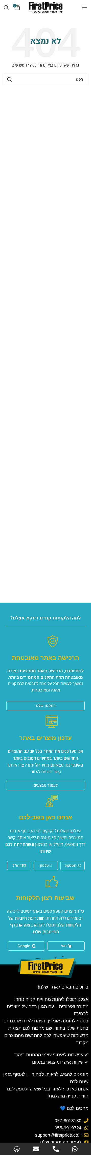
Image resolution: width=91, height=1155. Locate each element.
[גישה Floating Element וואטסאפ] (75, 1149)
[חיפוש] (6, 8)
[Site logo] (45, 7)
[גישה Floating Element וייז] (16, 1149)
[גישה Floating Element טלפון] (56, 1149)
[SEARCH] (9, 79)
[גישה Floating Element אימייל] (36, 1149)
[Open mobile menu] (85, 8)
